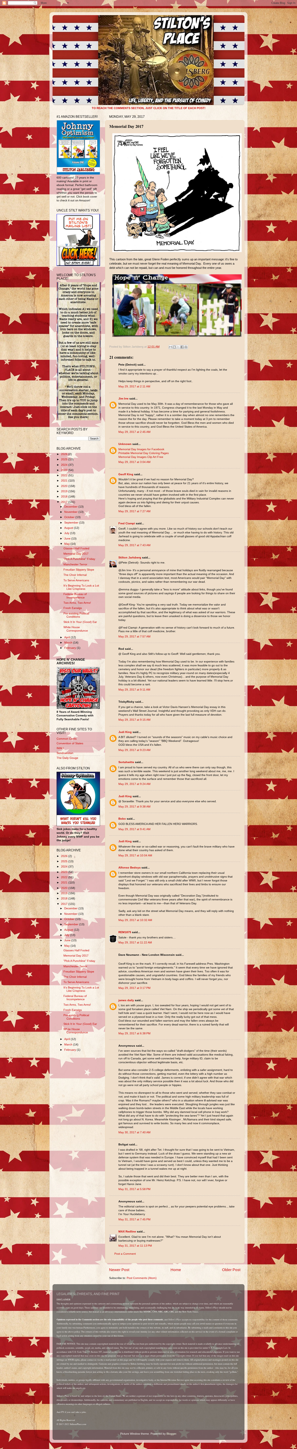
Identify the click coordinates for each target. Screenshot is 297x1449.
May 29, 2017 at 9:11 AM (134, 689)
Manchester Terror (75, 564)
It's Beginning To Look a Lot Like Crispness (81, 587)
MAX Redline (127, 1231)
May (67, 543)
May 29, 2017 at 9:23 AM (134, 750)
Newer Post (119, 1270)
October (69, 517)
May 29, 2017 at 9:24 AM (134, 783)
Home (176, 1270)
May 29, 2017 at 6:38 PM (134, 1033)
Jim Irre (123, 398)
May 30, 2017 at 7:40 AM (134, 1132)
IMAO (60, 748)
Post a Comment (125, 1253)
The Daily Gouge (67, 757)
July (67, 533)
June (67, 538)
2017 (64, 502)
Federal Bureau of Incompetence (75, 596)
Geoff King (125, 474)
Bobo (122, 818)
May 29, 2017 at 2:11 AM (134, 386)
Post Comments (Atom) (142, 1278)
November (71, 511)
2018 (64, 496)
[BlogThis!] (174, 347)
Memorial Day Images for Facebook (141, 449)
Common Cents (67, 738)
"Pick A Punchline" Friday (79, 558)
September (71, 522)
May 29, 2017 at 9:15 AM (134, 719)
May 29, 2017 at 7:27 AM (134, 511)
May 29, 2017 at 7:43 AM (134, 545)
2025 (64, 459)
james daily (126, 1000)
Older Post (231, 1270)
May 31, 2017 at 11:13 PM (135, 1245)
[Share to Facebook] (182, 347)
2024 (64, 464)
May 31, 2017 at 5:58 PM (134, 1189)
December (71, 506)
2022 (64, 475)
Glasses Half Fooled (76, 548)
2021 (64, 480)
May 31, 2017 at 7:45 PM (134, 1219)
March (68, 642)
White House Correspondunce (75, 629)
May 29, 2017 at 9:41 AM (134, 829)
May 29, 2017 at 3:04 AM (134, 462)
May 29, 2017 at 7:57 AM (134, 636)
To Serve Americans (76, 580)
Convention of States (70, 743)
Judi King (125, 732)
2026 (64, 454)
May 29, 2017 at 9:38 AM (134, 806)
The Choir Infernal (75, 574)
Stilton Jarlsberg (129, 557)
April (67, 637)
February (70, 647)
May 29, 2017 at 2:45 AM (134, 431)
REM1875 (124, 932)
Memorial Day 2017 (75, 553)
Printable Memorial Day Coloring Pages (143, 453)
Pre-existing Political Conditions (76, 615)
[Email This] (171, 347)
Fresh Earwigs (72, 608)
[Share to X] (178, 347)
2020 (64, 486)
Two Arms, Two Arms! (77, 602)
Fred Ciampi (126, 523)
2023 (64, 470)
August (69, 527)
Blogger (171, 1433)
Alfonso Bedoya (129, 867)
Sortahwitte (126, 762)
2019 (64, 491)
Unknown (125, 444)
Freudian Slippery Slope (78, 569)
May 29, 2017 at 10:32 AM (135, 920)
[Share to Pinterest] (186, 347)
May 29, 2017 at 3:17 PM (134, 987)
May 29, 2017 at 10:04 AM (135, 855)
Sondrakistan (65, 753)
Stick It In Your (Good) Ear (80, 622)
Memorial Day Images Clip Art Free (140, 456)
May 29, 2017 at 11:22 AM (135, 942)
